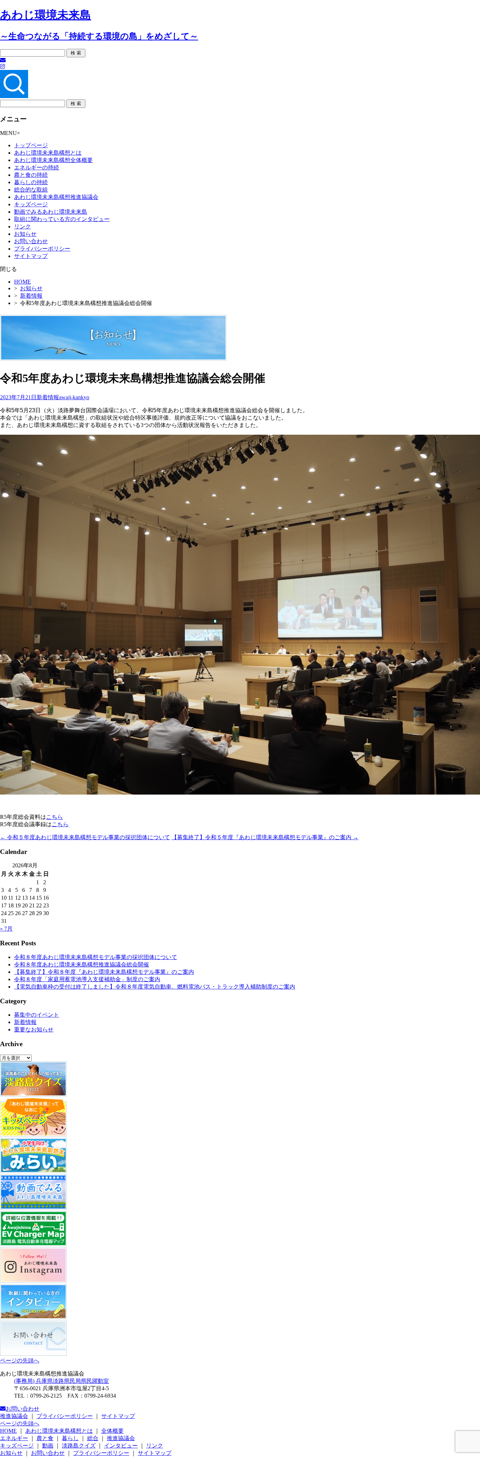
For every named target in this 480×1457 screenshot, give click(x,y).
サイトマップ (31, 256)
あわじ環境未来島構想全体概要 (53, 160)
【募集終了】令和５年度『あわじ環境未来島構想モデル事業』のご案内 (264, 837)
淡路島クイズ (79, 1446)
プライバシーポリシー (42, 249)
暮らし (70, 1438)
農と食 (45, 1438)
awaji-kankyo (74, 397)
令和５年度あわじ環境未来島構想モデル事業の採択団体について (85, 837)
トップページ (31, 145)
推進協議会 (14, 1416)
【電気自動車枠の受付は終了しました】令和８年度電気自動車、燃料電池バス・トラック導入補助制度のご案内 (154, 987)
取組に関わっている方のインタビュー (62, 219)
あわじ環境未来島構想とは (48, 153)
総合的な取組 (31, 190)
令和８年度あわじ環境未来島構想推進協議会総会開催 (81, 964)
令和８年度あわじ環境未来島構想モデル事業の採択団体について (95, 957)
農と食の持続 (31, 175)
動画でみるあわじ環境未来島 (50, 212)
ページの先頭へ (19, 1361)
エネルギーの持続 (36, 167)
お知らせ (25, 234)
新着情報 (31, 296)
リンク (22, 226)
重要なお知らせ (33, 1029)
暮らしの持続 (31, 182)
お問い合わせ (31, 241)
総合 (92, 1438)
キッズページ (31, 204)
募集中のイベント (36, 1015)
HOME (22, 282)
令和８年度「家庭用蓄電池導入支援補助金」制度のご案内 (87, 979)
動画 (47, 1446)
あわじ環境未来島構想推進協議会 (56, 197)
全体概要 (112, 1431)
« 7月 (6, 929)
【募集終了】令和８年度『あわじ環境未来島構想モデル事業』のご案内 (104, 972)
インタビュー (121, 1446)
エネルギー (14, 1438)
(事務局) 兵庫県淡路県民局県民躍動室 (61, 1381)
